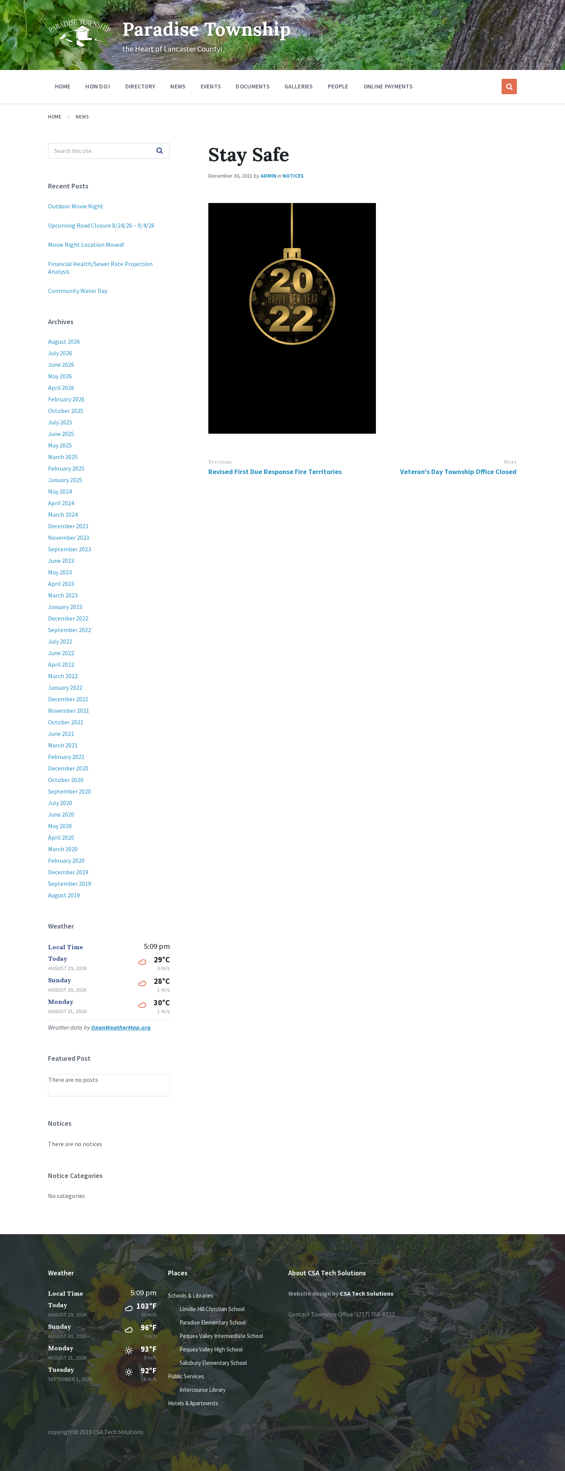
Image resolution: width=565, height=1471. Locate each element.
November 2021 (68, 710)
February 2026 (66, 399)
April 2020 (61, 837)
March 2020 (63, 849)
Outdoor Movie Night (75, 206)
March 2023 (63, 595)
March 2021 (63, 745)
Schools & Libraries (190, 1295)
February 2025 (66, 468)
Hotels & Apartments (193, 1403)
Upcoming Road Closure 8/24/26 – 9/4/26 (101, 225)
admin (268, 175)
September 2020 (69, 791)
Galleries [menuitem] (298, 86)
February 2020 (66, 860)
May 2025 (60, 445)
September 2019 (69, 883)
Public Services (186, 1376)
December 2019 (68, 872)
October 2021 (65, 722)
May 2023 (60, 572)
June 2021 (61, 733)
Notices (293, 175)
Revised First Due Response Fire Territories (275, 471)
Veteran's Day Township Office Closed (458, 471)
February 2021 (66, 756)
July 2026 (60, 353)
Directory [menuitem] (140, 86)
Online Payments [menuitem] (388, 86)
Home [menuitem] (62, 86)
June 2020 (61, 814)
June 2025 (61, 434)
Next (510, 462)
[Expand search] (509, 86)
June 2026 (61, 364)
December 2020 (68, 768)
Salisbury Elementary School (213, 1362)
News (82, 116)
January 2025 (65, 480)
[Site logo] (79, 47)
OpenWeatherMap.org (121, 1027)
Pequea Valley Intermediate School (221, 1336)
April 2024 (61, 503)
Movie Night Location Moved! (86, 244)
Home (54, 116)
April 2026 (61, 387)
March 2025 (63, 457)
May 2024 (60, 491)
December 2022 (68, 618)
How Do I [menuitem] (97, 86)
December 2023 (68, 526)
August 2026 (64, 341)
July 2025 (60, 422)
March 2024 (63, 514)
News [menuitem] (177, 86)
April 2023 (61, 583)
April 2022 (61, 664)
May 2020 (60, 826)
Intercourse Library (202, 1389)
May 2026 (60, 376)
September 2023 (69, 549)
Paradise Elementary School (212, 1322)
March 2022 (63, 676)
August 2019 (64, 895)
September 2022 (69, 630)
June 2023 (61, 560)
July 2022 (60, 641)
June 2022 (61, 653)
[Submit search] (160, 151)
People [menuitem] (338, 86)
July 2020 (60, 803)
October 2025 (65, 410)
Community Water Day (77, 291)
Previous (220, 462)
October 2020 (65, 780)
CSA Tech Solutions (367, 1293)
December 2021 (68, 699)
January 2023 (65, 607)
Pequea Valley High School (211, 1349)
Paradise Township (206, 29)
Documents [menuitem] (252, 86)
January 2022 (65, 687)
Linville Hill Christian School (211, 1309)
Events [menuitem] (211, 86)
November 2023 (68, 537)
